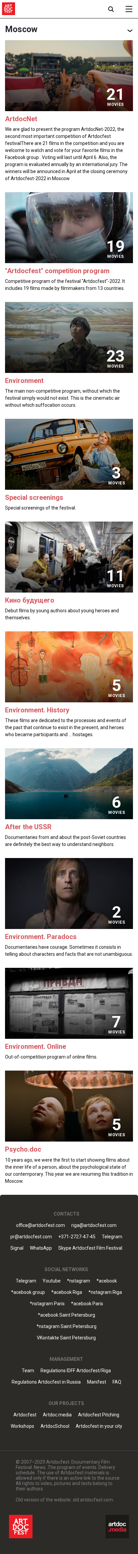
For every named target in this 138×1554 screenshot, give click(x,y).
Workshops (22, 1426)
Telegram (26, 1281)
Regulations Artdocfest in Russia (46, 1382)
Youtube (52, 1281)
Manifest (96, 1382)
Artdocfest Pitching (98, 1414)
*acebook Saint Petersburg (66, 1315)
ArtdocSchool (55, 1426)
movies (115, 104)
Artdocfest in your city (99, 1426)
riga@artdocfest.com (94, 1225)
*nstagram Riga (105, 1292)
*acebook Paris (87, 1303)
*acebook (106, 1281)
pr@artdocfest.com (31, 1236)
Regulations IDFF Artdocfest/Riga (76, 1370)
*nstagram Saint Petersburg (66, 1326)
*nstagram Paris (47, 1303)
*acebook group (28, 1292)
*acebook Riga (66, 1292)
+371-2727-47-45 (76, 1236)
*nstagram (78, 1281)
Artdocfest (25, 1414)
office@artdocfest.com (40, 1225)
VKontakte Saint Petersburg (66, 1337)
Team (28, 1370)
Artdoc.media (57, 1414)
